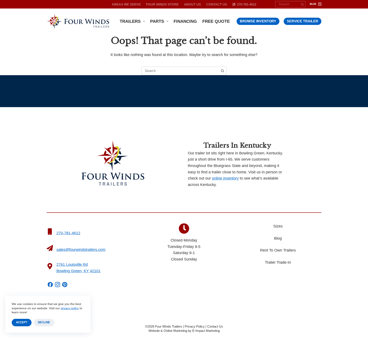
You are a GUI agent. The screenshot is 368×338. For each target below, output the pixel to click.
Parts (157, 21)
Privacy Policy (195, 326)
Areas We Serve (126, 4)
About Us (192, 4)
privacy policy (70, 308)
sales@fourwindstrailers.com (80, 249)
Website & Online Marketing (167, 330)
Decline (44, 322)
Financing (185, 21)
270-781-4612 (246, 4)
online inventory (225, 178)
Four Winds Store (162, 4)
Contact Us (216, 4)
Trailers (130, 21)
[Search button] (302, 4)
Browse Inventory (258, 21)
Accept (21, 322)
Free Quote (216, 21)
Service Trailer (302, 21)
